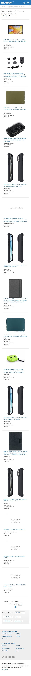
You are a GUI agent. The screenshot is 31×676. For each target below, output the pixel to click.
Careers (18, 636)
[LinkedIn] (6, 657)
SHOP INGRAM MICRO (8, 643)
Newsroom (5, 639)
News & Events (20, 648)
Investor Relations (7, 636)
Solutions (18, 633)
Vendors (18, 645)
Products (4, 645)
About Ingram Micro (7, 633)
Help (17, 650)
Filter (4, 15)
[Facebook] (10, 657)
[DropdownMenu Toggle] (28, 2)
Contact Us (5, 650)
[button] (24, 2)
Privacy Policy (5, 669)
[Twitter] (3, 657)
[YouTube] (13, 657)
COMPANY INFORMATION (9, 631)
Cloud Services (6, 648)
